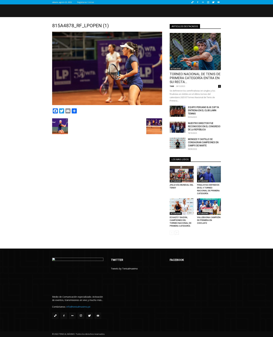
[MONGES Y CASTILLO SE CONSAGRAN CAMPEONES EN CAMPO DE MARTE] (177, 143)
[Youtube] (218, 2)
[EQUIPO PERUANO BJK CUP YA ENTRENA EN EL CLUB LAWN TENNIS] (177, 111)
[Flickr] (202, 2)
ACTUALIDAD (176, 69)
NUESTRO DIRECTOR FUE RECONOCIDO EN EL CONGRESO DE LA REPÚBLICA (204, 126)
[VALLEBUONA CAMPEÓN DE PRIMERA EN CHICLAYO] (209, 206)
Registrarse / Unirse (85, 2)
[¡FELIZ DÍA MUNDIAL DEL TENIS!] (182, 174)
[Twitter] (213, 2)
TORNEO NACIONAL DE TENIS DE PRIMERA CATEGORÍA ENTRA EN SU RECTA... (195, 78)
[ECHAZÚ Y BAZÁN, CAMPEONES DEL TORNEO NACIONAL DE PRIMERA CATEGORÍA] (182, 206)
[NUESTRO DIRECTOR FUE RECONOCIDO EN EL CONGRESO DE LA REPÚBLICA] (177, 127)
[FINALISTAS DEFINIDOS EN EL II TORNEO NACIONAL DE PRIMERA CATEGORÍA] (209, 174)
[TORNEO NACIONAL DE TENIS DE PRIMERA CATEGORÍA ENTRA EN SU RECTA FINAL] (195, 51)
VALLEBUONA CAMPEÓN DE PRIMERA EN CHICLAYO (208, 220)
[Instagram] (208, 2)
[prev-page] (172, 233)
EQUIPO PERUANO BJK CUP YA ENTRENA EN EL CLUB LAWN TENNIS (203, 110)
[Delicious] (192, 2)
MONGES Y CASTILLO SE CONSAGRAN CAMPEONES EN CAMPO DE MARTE (203, 142)
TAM (172, 86)
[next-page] (177, 233)
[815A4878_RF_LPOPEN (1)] (107, 104)
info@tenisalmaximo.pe (78, 306)
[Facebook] (197, 2)
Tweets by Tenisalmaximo (124, 268)
